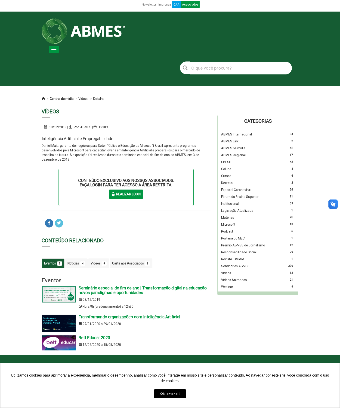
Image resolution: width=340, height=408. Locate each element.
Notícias (75, 263)
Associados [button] (190, 4)
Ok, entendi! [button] (170, 394)
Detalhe (99, 99)
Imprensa (164, 4)
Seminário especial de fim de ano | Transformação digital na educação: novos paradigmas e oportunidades (143, 290)
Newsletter (149, 4)
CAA (176, 4)
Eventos (52, 263)
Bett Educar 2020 (94, 337)
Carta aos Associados (130, 263)
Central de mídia (62, 99)
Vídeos (83, 99)
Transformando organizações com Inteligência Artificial (129, 316)
